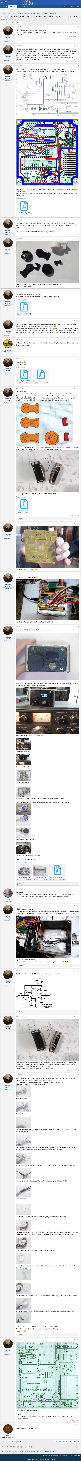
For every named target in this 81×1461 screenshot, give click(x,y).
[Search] (78, 6)
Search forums (13, 10)
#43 (78, 66)
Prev (3, 23)
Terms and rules (53, 1455)
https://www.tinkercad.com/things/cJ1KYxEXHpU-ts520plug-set (57, 447)
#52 (78, 574)
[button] (27, 6)
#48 (78, 339)
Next (18, 23)
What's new (22, 6)
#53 (78, 626)
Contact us (44, 1455)
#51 (78, 524)
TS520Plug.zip (21, 510)
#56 (78, 970)
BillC (8, 1435)
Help (70, 1455)
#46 (78, 291)
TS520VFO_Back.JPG (40, 877)
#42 (78, 46)
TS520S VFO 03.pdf (23, 212)
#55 (78, 906)
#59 (78, 1340)
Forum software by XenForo (40, 1459)
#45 (78, 239)
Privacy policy (63, 1455)
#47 (78, 321)
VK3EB (8, 899)
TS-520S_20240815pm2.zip (26, 381)
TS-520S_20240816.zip (58, 877)
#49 (78, 358)
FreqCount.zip (38, 381)
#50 (78, 388)
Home (4, 6)
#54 (78, 889)
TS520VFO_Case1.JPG (24, 877)
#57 (78, 1016)
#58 (78, 1075)
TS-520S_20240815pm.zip (26, 313)
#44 (78, 220)
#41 (78, 27)
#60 (78, 1425)
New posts (4, 10)
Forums (12, 6)
